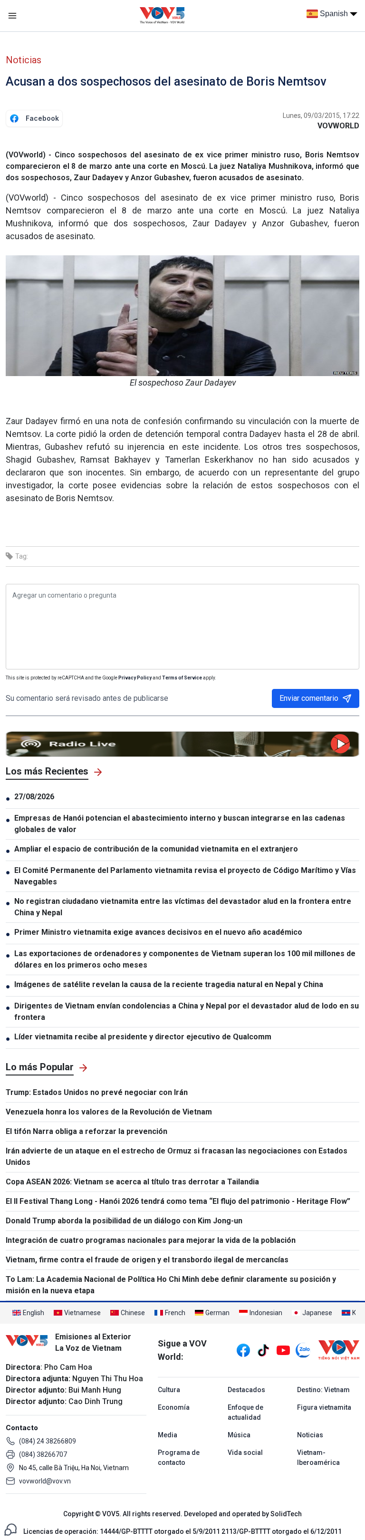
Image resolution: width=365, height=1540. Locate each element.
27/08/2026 (34, 796)
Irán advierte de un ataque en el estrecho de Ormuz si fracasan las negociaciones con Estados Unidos (176, 1156)
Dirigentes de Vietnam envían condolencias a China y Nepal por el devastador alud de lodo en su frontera (186, 1011)
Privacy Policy (135, 677)
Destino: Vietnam (323, 1390)
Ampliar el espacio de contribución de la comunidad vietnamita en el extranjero (156, 848)
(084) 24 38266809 (47, 1441)
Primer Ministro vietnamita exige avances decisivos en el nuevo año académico (158, 932)
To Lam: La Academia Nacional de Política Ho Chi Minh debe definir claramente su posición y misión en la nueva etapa (171, 1285)
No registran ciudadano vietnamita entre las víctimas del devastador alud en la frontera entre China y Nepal (182, 907)
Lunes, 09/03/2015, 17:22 (321, 115)
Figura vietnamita (324, 1407)
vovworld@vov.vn (45, 1481)
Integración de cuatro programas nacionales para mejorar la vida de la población (151, 1240)
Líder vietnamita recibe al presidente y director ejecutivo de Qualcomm (142, 1036)
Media (167, 1435)
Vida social (245, 1452)
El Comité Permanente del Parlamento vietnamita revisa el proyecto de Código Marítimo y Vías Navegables (185, 876)
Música (239, 1435)
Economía (174, 1407)
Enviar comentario (308, 698)
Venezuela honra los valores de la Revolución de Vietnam (109, 1111)
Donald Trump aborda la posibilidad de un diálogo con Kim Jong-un (124, 1220)
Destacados (246, 1390)
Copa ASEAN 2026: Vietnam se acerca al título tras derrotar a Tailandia (132, 1181)
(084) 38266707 (43, 1454)
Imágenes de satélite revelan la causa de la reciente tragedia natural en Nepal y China (168, 984)
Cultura (169, 1390)
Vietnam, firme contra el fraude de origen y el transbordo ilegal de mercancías (147, 1259)
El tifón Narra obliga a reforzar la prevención (86, 1131)
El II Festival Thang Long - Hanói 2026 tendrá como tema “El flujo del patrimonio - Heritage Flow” (178, 1201)
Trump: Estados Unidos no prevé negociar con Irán (97, 1092)
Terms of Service (182, 677)
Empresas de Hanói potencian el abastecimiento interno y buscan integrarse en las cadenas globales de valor (179, 824)
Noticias (23, 60)
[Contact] (10, 1528)
